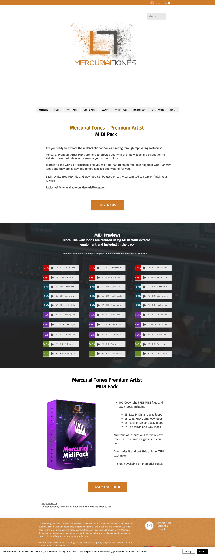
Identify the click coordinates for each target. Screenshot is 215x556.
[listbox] (156, 16)
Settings (188, 551)
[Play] (52, 268)
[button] (168, 2)
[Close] (211, 551)
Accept (202, 551)
